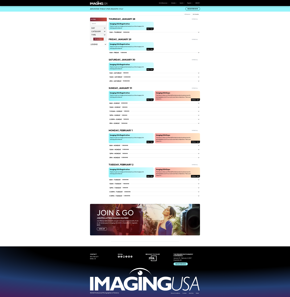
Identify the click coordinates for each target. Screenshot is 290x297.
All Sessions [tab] (187, 14)
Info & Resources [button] (163, 3)
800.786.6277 (94, 257)
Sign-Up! (102, 229)
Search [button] (181, 3)
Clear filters (99, 39)
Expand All (195, 19)
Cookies (184, 293)
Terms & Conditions (175, 293)
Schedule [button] (173, 3)
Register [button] (189, 3)
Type (93, 35)
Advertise (191, 293)
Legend (94, 44)
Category (96, 31)
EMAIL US (93, 259)
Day (93, 28)
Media (197, 293)
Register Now (193, 9)
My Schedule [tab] (196, 14)
